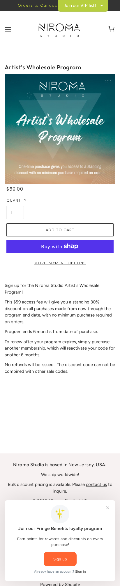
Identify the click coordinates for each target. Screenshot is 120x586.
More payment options (60, 263)
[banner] (59, 29)
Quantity (15, 200)
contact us (96, 484)
